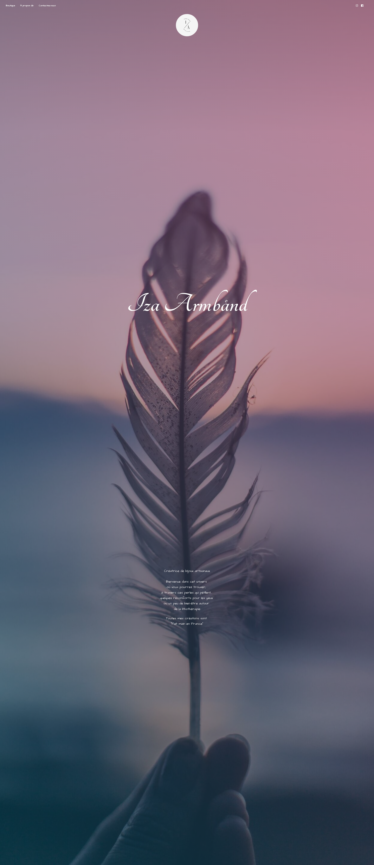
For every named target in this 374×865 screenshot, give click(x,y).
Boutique (10, 5)
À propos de (26, 5)
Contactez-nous (47, 5)
